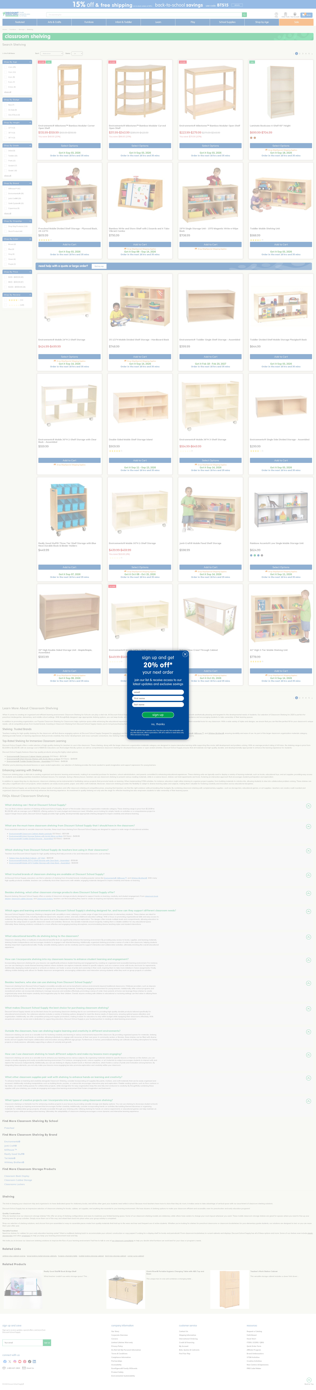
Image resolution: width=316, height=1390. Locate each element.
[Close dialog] (185, 654)
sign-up (158, 715)
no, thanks (158, 724)
